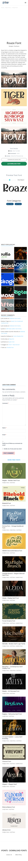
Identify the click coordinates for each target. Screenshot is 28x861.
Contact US (9, 854)
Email (4, 434)
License (8, 156)
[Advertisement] (14, 26)
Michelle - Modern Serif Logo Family (13, 644)
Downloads (13, 153)
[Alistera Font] (14, 820)
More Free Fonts (14, 460)
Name (4, 428)
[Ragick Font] (7, 266)
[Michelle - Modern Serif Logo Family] (14, 634)
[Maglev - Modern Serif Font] (14, 471)
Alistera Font (6, 830)
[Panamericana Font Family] (20, 253)
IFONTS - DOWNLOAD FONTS (14, 850)
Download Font (14, 164)
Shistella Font (10, 347)
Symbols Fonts (19, 577)
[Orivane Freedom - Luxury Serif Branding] (14, 727)
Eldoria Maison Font (8, 807)
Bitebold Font (6, 503)
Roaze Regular (15, 188)
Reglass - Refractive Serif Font (12, 714)
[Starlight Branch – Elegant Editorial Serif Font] (14, 564)
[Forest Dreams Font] (14, 611)
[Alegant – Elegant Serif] (14, 775)
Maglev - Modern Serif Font (11, 480)
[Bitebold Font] (14, 494)
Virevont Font (6, 761)
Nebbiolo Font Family (15, 318)
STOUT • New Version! (14, 344)
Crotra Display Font (18, 336)
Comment (5, 403)
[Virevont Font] (14, 752)
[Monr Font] (7, 292)
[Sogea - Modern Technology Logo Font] (20, 266)
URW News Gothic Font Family (13, 328)
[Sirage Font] (7, 279)
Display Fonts (5, 482)
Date (11, 151)
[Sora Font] (20, 279)
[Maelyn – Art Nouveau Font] (14, 681)
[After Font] (7, 305)
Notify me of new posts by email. (13, 449)
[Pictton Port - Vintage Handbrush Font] (14, 516)
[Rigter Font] (20, 292)
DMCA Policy (18, 854)
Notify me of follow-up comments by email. (12, 444)
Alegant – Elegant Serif (9, 784)
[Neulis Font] (7, 253)
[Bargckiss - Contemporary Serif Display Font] (14, 657)
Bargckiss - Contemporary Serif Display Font (12, 667)
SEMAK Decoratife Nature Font (12, 551)
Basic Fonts (8, 7)
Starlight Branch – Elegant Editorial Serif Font (13, 574)
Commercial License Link (14, 159)
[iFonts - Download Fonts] (6, 2)
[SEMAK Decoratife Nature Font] (14, 541)
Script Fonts (13, 530)
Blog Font (11, 339)
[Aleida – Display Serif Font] (14, 588)
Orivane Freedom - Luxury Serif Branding (12, 737)
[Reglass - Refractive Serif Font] (14, 704)
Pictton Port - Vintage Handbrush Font (13, 527)
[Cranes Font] (20, 305)
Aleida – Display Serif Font (10, 598)
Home (2, 7)
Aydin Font (11, 342)
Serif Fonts (18, 204)
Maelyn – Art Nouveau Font (10, 691)
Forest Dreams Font (8, 621)
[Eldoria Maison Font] (14, 797)
